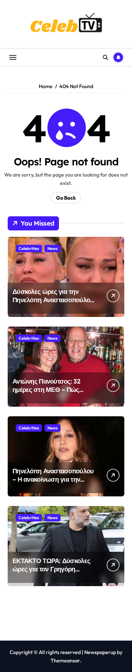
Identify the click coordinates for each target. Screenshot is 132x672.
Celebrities (29, 248)
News (52, 248)
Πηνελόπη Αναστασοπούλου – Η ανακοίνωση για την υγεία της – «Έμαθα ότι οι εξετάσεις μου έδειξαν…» (53, 483)
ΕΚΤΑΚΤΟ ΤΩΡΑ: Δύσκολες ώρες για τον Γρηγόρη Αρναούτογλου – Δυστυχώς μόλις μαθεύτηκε (51, 573)
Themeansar (65, 660)
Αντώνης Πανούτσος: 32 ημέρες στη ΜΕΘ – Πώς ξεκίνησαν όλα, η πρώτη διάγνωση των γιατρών (46, 393)
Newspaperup (100, 652)
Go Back (66, 198)
